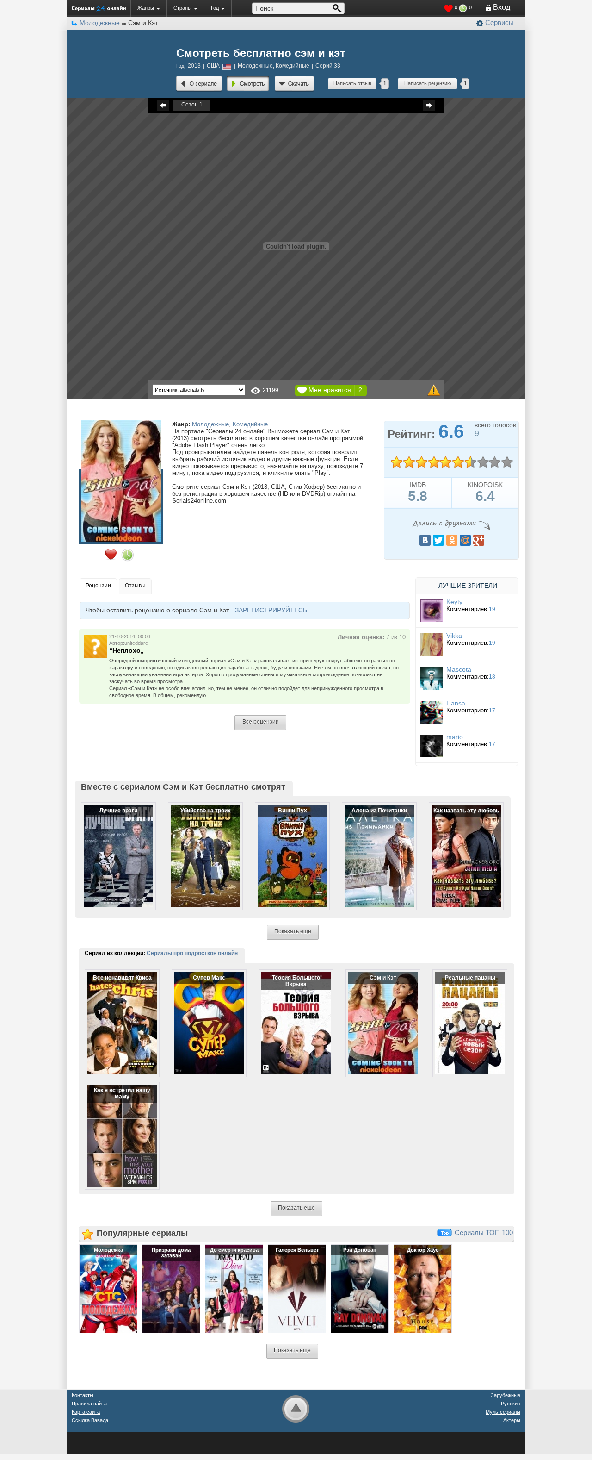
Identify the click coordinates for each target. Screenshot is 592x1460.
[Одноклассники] (451, 540)
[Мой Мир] (465, 540)
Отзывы (135, 585)
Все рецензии (260, 721)
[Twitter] (438, 540)
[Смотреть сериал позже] (127, 555)
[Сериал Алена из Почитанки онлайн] (373, 848)
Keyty (454, 601)
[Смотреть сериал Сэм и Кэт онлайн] (248, 84)
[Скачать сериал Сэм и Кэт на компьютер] (294, 84)
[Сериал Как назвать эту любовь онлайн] (460, 848)
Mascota (458, 669)
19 (492, 609)
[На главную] (98, 8)
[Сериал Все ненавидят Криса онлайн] (116, 1016)
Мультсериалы (503, 1412)
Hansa (455, 703)
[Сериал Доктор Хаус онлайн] (422, 1288)
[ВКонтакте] (425, 540)
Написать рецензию (427, 83)
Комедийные (250, 424)
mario (454, 737)
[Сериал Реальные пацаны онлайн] (464, 1016)
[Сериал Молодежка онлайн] (108, 1288)
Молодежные (210, 424)
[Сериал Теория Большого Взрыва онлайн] (290, 1016)
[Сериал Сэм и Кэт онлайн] (199, 84)
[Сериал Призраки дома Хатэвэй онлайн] (171, 1288)
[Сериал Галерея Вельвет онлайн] (297, 1288)
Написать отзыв (352, 83)
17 (492, 710)
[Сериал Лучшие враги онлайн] (112, 848)
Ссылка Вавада (90, 1420)
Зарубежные (505, 1395)
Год (215, 8)
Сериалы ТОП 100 (484, 1232)
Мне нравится (329, 389)
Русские (510, 1403)
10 (507, 462)
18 (492, 677)
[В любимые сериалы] (111, 554)
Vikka (454, 635)
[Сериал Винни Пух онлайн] (286, 848)
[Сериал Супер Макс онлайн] (203, 1016)
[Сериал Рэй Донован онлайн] (359, 1288)
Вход (501, 7)
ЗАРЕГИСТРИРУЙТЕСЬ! (272, 610)
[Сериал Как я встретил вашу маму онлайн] (116, 1128)
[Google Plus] (478, 540)
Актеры (511, 1420)
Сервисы (499, 22)
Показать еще (292, 931)
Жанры (145, 8)
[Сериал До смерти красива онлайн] (234, 1288)
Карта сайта (86, 1412)
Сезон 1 (192, 104)
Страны (182, 8)
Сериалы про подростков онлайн (192, 953)
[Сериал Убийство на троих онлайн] (199, 848)
